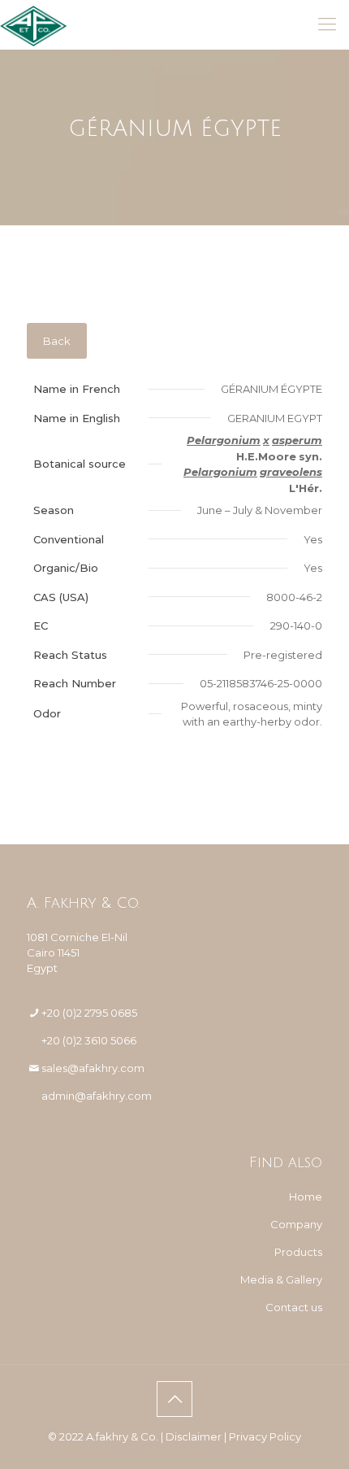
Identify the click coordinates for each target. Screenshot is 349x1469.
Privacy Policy (265, 1436)
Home (305, 1196)
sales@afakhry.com (92, 1068)
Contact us (293, 1307)
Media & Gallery (281, 1279)
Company (296, 1224)
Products (298, 1251)
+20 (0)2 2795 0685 (89, 1012)
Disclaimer (194, 1436)
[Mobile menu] (327, 24)
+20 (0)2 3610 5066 (88, 1040)
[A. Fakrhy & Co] (33, 24)
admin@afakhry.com (96, 1095)
